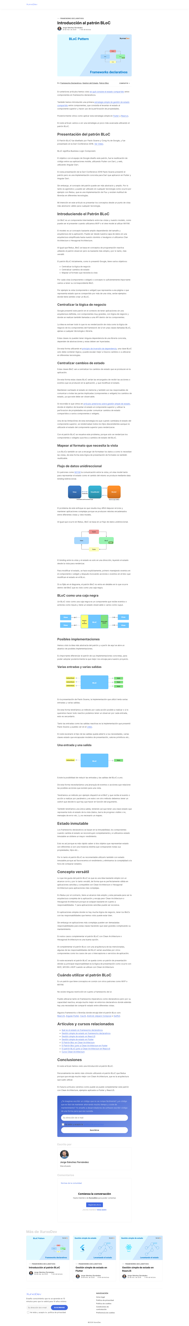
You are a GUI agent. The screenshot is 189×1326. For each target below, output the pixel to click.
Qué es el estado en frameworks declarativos (82, 1030)
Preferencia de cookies (105, 1313)
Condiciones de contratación (102, 1308)
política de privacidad (94, 1124)
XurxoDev (97, 1322)
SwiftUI (117, 1016)
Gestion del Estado (90, 83)
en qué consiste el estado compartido (107, 92)
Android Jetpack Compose (99, 1016)
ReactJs (124, 116)
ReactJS (61, 1016)
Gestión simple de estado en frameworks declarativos (86, 1033)
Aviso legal (100, 1297)
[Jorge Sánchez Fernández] (59, 28)
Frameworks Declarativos (72, 18)
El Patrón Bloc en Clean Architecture (78, 1042)
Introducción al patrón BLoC (44, 1267)
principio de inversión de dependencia (99, 348)
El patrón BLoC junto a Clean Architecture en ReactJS (86, 1049)
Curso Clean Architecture (73, 1052)
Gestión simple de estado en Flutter (78, 1039)
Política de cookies (103, 1303)
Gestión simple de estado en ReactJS (78, 1036)
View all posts (65, 1166)
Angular (69, 1016)
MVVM (77, 472)
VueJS (83, 1016)
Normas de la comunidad (71, 1183)
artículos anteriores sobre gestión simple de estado (106, 404)
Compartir (123, 83)
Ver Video (98, 144)
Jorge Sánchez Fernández (73, 28)
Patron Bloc (104, 83)
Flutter (116, 116)
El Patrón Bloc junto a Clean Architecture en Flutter (85, 1045)
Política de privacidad (105, 1300)
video (89, 727)
